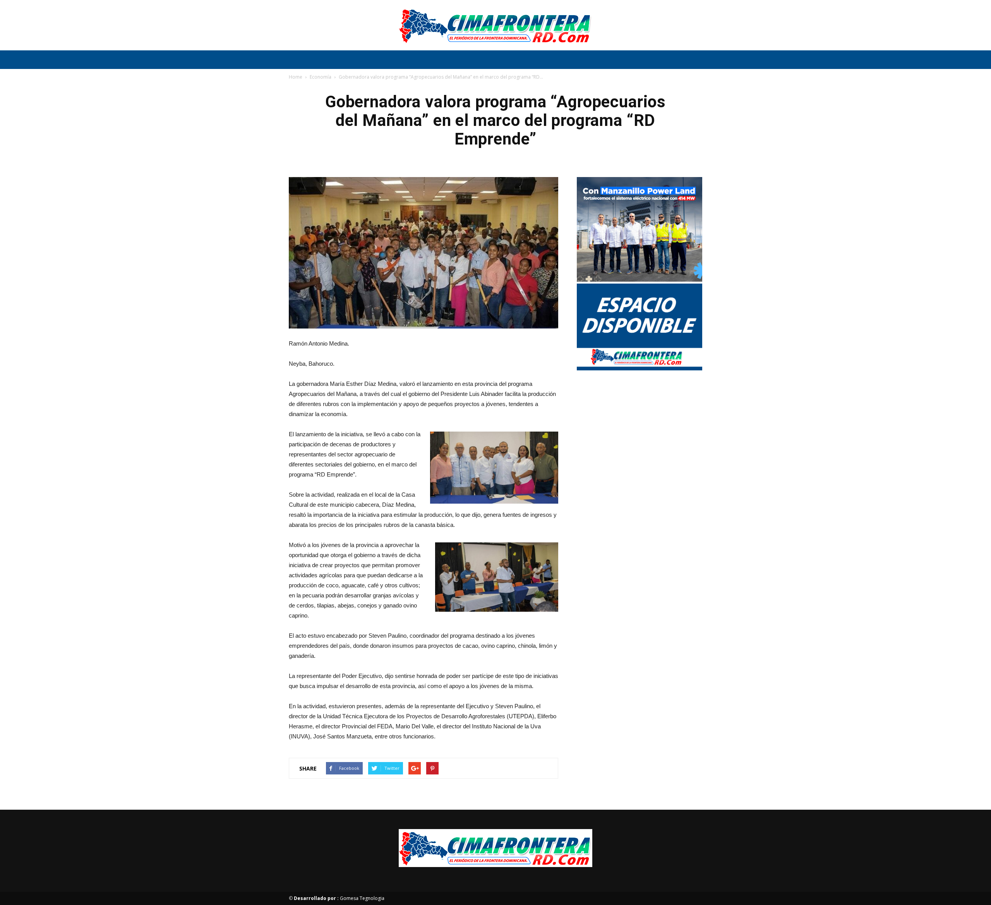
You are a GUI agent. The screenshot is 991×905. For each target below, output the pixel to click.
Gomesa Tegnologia (339, 898)
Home (295, 77)
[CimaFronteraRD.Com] (495, 26)
